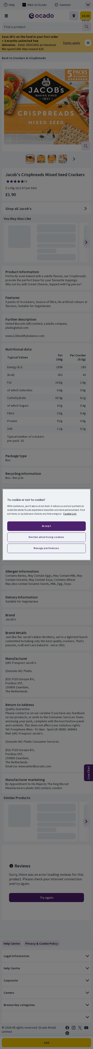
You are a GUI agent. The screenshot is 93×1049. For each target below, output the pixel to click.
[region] (46, 524)
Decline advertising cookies (46, 537)
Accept (46, 526)
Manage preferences (46, 548)
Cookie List (70, 513)
